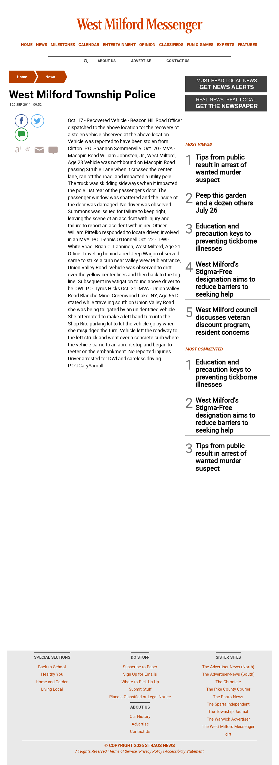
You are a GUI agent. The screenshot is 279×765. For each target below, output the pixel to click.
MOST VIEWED (198, 144)
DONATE (257, 6)
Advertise (141, 60)
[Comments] (21, 134)
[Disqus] (95, 440)
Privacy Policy (150, 751)
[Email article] (37, 154)
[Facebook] (21, 121)
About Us (107, 60)
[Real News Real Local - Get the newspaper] (227, 104)
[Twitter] (37, 121)
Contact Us (178, 60)
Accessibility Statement (184, 751)
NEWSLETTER (226, 6)
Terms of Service (123, 751)
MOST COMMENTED (204, 349)
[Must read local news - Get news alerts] (227, 85)
